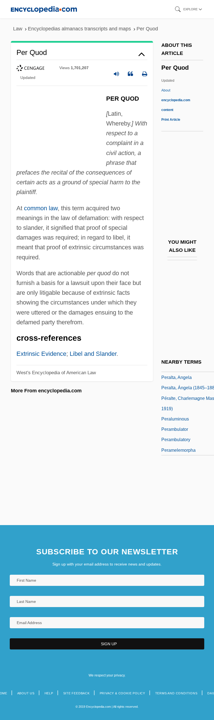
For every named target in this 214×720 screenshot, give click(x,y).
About (175, 100)
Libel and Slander (93, 353)
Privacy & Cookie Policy (122, 693)
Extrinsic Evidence (41, 353)
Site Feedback (76, 693)
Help (49, 693)
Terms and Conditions (176, 693)
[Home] (44, 9)
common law (41, 208)
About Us (26, 693)
